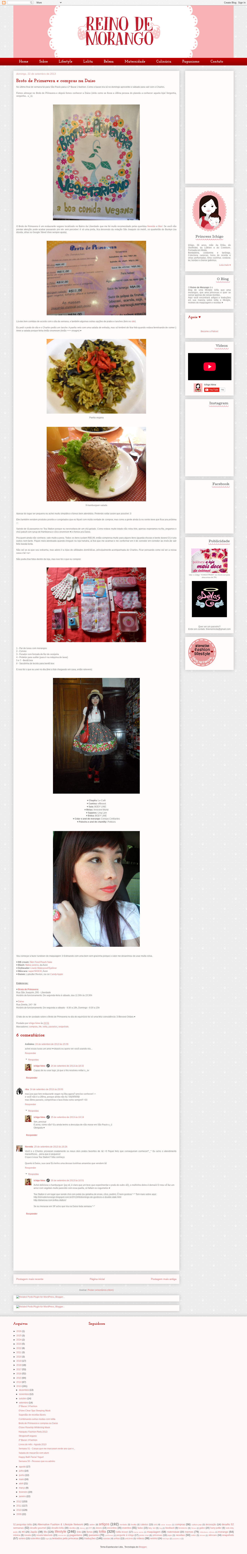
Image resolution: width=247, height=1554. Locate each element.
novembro (24, 1394)
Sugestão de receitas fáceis (32, 1415)
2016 (19, 1373)
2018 (19, 1365)
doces (99, 1528)
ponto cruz (144, 1535)
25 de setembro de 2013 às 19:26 (50, 1146)
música (16, 1535)
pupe (169, 1535)
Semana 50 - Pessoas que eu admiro (37, 1461)
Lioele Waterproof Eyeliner (44, 968)
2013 (19, 1386)
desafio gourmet (38, 1528)
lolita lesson (122, 1532)
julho (21, 1471)
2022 (19, 1348)
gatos (202, 1528)
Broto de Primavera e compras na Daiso (38, 1423)
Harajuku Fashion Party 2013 (33, 1432)
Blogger (142, 1547)
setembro (24, 1402)
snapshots (63, 1026)
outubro (23, 1398)
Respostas (33, 1059)
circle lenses (166, 1525)
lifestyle (60, 1531)
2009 (19, 1514)
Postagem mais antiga (163, 1279)
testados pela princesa (65, 1538)
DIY (90, 1528)
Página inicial (97, 1279)
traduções (90, 1538)
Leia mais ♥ (225, 265)
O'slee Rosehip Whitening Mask (34, 1427)
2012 (19, 1501)
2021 (19, 1352)
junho (22, 1475)
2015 (19, 1378)
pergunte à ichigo (125, 1535)
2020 (19, 1357)
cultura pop (197, 1524)
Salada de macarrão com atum (34, 1453)
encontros (112, 1528)
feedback (169, 1528)
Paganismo (190, 61)
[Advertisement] (209, 126)
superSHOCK (35, 971)
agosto (22, 1466)
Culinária (163, 61)
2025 (19, 1335)
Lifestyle (65, 61)
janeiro (22, 1496)
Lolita (88, 61)
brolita (133, 1524)
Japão (33, 1531)
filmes (193, 1528)
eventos (126, 1527)
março (22, 1488)
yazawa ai (177, 1539)
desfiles (72, 1528)
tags (47, 1539)
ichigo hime (39, 1066)
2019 (19, 1361)
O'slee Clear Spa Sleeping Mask (34, 1410)
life (40, 1026)
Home (23, 61)
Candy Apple (56, 974)
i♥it (23, 1532)
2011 (19, 1505)
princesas (157, 1535)
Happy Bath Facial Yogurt (31, 1457)
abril (21, 1483)
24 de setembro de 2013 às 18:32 (67, 1066)
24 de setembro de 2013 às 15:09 (51, 1044)
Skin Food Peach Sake (41, 962)
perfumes (109, 1535)
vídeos (140, 1538)
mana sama (138, 1532)
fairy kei (151, 1528)
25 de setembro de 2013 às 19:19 (67, 1117)
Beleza (109, 61)
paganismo (76, 1535)
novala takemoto (44, 1535)
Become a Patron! (209, 331)
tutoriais (106, 1538)
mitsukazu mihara (207, 1532)
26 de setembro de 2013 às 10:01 (67, 1180)
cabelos (144, 1524)
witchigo (166, 1539)
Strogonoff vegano (28, 1436)
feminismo (182, 1528)
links (79, 1532)
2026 (19, 1331)
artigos (104, 1524)
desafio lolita (57, 1528)
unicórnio (129, 1538)
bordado (123, 1524)
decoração (211, 1524)
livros (90, 1531)
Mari (160, 226)
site (133, 321)
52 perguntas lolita (22, 1524)
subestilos (35, 1538)
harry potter (216, 1528)
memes (189, 1531)
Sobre (43, 61)
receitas (180, 1535)
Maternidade (135, 61)
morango (223, 1531)
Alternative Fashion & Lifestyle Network (60, 1524)
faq (160, 1528)
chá (155, 1524)
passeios (52, 1026)
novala (27, 1535)
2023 (19, 1344)
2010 (19, 1510)
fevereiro (23, 1492)
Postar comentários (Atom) (101, 1290)
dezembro (24, 1390)
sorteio (22, 1538)
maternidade (173, 1532)
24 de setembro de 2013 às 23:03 (46, 1089)
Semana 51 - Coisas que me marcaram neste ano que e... (47, 1448)
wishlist (153, 1538)
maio (21, 1479)
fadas (140, 1528)
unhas (117, 1538)
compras (33, 1026)
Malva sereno (32, 965)
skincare (212, 1535)
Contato (216, 61)
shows (202, 1535)
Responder (30, 1053)
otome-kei (62, 1535)
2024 (19, 1340)
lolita (45, 1026)
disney (82, 1528)
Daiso (21, 1001)
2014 (19, 1382)
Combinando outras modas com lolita (37, 1419)
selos (193, 1535)
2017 (19, 1369)
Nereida (151, 226)
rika (27, 1089)
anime (92, 1524)
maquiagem (154, 1531)
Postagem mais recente (29, 1279)
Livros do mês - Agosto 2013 (32, 1444)
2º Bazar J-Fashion (28, 1406)
